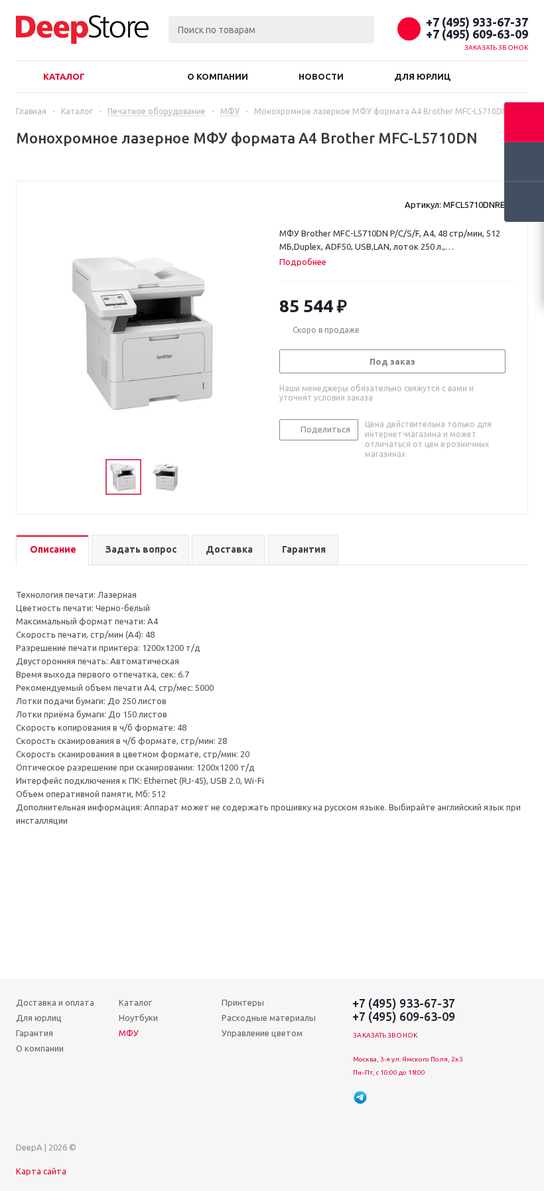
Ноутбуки (138, 1017)
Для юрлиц (422, 76)
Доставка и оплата (55, 1002)
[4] (323, 204)
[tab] (307, 261)
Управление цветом (262, 1033)
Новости (321, 76)
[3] (311, 204)
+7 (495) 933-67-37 (477, 22)
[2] (298, 204)
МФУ (129, 1033)
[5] (336, 204)
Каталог (64, 76)
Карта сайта (41, 1171)
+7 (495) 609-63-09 (477, 34)
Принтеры (243, 1002)
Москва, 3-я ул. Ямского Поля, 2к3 (408, 1059)
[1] (285, 204)
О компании (217, 76)
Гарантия (34, 1033)
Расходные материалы (269, 1017)
